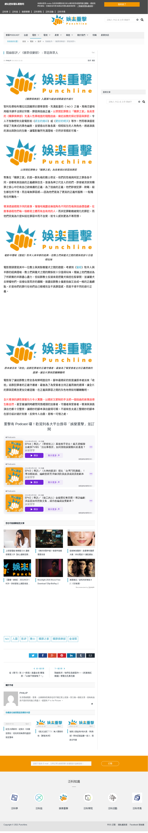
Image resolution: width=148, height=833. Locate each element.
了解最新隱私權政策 (85, 6)
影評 (89, 60)
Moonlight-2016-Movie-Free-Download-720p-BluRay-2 (49, 582)
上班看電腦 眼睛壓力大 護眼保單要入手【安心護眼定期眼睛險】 (18, 553)
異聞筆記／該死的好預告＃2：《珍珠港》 (81, 582)
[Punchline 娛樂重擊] (69, 20)
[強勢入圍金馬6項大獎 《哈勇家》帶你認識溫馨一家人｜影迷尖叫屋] (81, 723)
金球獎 (73, 638)
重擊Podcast (12, 35)
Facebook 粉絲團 (137, 825)
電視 (45, 35)
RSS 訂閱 (111, 825)
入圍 (15, 638)
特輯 (95, 35)
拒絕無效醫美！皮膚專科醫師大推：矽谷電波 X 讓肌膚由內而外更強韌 (82, 553)
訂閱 (110, 763)
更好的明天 (62, 121)
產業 (57, 35)
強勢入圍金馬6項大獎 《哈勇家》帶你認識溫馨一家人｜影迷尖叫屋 (81, 735)
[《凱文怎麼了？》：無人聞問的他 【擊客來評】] (49, 723)
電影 (34, 35)
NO (7, 638)
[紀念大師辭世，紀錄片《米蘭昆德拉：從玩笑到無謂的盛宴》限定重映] (17, 722)
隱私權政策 (122, 825)
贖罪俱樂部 (15, 116)
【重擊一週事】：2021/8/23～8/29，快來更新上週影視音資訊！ (18, 582)
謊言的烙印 (41, 121)
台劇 (26, 35)
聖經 (79, 267)
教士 (32, 638)
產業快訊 (105, 35)
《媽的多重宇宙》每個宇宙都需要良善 (50, 553)
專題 (68, 35)
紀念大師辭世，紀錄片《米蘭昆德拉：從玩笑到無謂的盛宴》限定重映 (18, 733)
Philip (8, 60)
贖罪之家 (44, 638)
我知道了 (122, 4)
